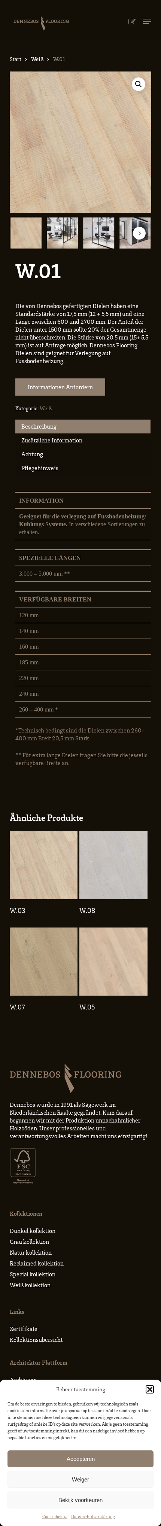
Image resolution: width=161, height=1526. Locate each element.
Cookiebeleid (54, 1516)
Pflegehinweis (39, 468)
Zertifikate (23, 1328)
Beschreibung (39, 426)
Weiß (37, 58)
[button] (150, 1389)
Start (15, 58)
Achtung (32, 454)
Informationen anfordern (60, 387)
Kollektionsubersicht (36, 1339)
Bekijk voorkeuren (80, 1500)
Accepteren (81, 1459)
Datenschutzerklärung (93, 1516)
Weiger (80, 1479)
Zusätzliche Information (51, 440)
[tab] (83, 426)
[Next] (139, 233)
